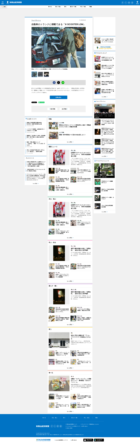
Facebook (122, 2)
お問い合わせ (85, 426)
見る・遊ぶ (58, 6)
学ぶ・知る (83, 6)
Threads (132, 2)
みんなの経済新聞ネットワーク (43, 440)
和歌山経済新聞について (72, 424)
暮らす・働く (73, 6)
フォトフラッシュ (36, 20)
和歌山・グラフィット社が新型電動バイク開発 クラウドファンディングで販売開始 (49, 69)
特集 (91, 6)
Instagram (129, 2)
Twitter (126, 2)
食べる (50, 6)
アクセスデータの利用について (73, 426)
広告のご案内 (69, 428)
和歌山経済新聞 (14, 2)
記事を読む (58, 97)
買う (65, 6)
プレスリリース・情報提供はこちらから (90, 424)
